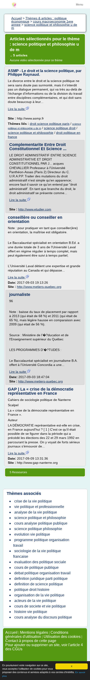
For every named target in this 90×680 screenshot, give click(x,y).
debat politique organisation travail (42, 573)
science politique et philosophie (30, 132)
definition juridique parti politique (41, 579)
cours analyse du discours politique (43, 617)
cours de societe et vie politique (40, 606)
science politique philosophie (38, 529)
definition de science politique (38, 584)
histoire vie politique (30, 612)
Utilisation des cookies (62, 637)
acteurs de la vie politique (35, 601)
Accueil (11, 632)
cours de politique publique (36, 567)
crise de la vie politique (33, 501)
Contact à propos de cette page (30, 641)
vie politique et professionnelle (39, 507)
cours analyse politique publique (40, 523)
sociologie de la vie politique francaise (37, 553)
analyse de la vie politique (35, 512)
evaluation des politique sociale (40, 562)
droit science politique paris (49, 123)
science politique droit (59, 128)
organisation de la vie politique (39, 595)
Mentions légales (34, 632)
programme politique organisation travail (41, 542)
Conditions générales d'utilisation (36, 634)
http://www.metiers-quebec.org (39, 287)
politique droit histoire (31, 590)
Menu (79, 4)
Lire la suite (17, 109)
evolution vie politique (32, 534)
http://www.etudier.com (34, 209)
